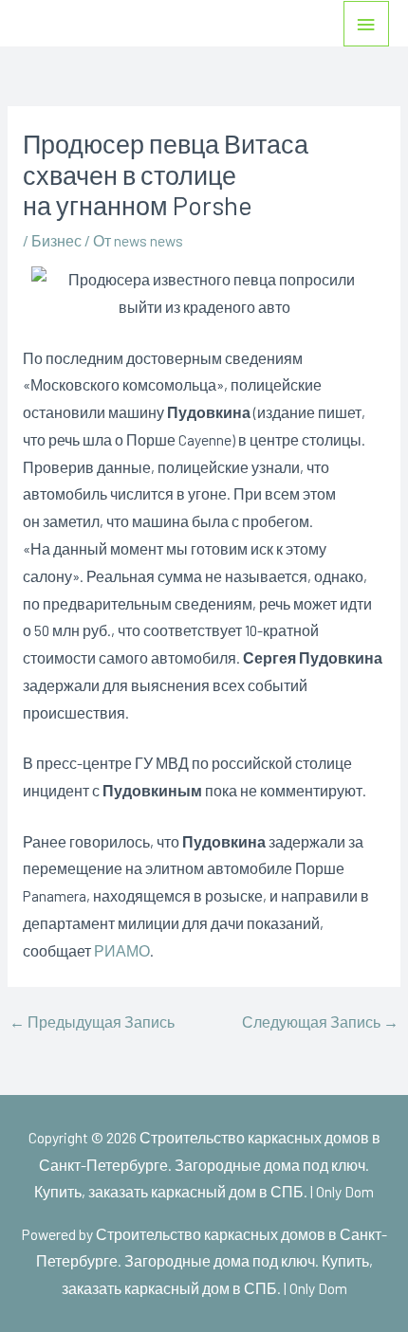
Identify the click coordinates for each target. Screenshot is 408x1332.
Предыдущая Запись (92, 1022)
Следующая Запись (320, 1022)
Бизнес (56, 240)
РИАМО (122, 950)
